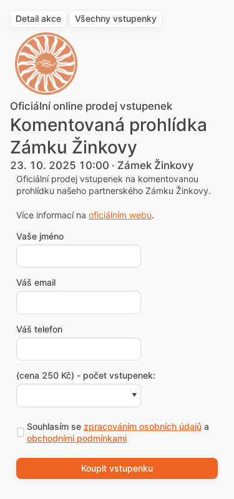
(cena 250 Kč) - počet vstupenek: (85, 375)
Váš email (36, 283)
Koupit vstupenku (117, 468)
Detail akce (38, 18)
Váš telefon (39, 329)
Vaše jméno (40, 236)
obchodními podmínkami (77, 438)
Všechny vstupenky (116, 18)
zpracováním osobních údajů (143, 426)
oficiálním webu (120, 215)
